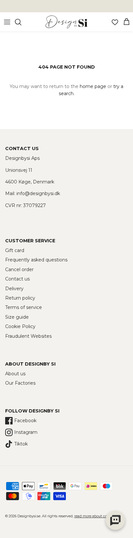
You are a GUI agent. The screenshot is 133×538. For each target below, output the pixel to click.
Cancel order (19, 269)
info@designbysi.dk (38, 193)
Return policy (20, 298)
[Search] (21, 22)
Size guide (17, 317)
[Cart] (126, 22)
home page (93, 86)
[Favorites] (114, 22)
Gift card (14, 250)
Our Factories (20, 383)
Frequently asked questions (36, 260)
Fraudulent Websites (28, 336)
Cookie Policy (20, 326)
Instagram (25, 432)
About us (15, 374)
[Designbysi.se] (66, 22)
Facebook (25, 420)
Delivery (14, 288)
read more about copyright (96, 516)
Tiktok (21, 444)
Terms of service (23, 307)
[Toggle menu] (7, 22)
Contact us (17, 279)
